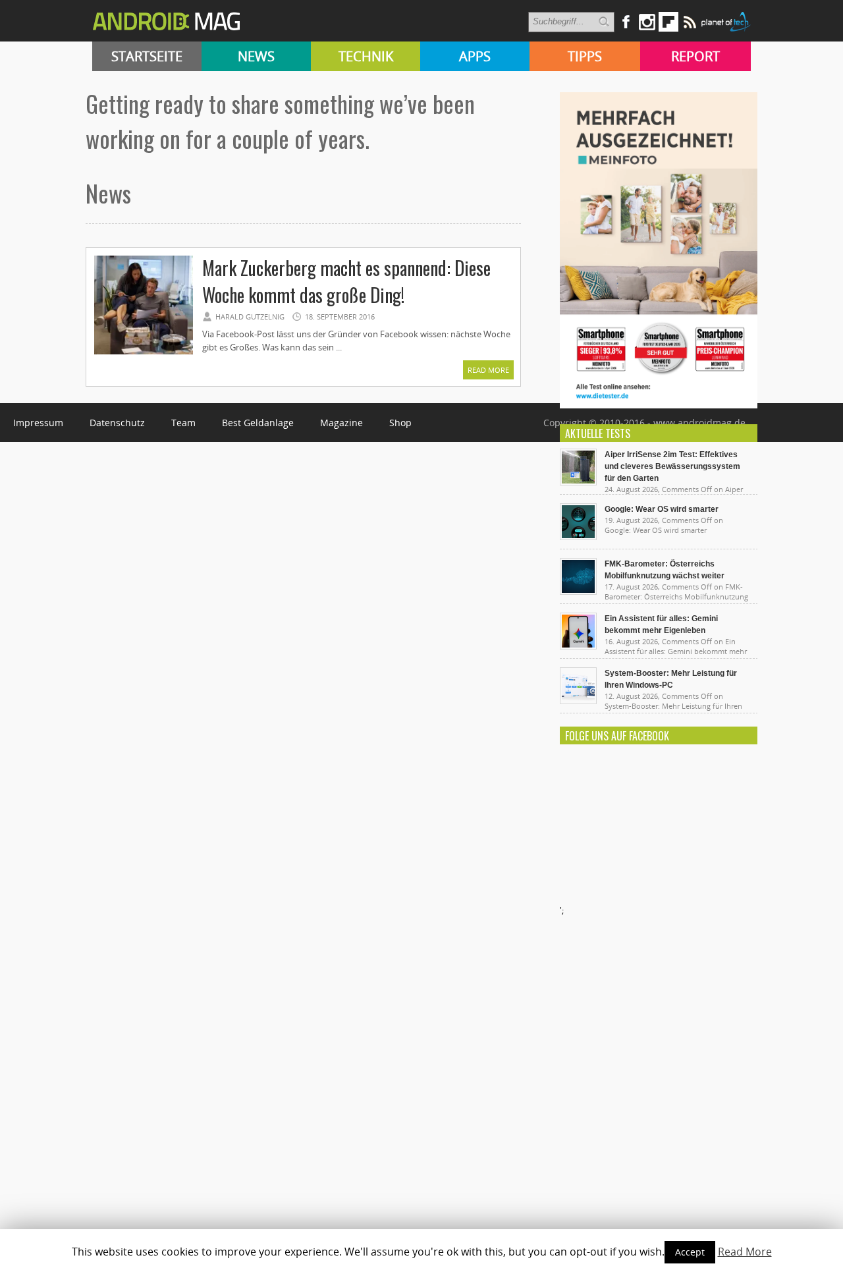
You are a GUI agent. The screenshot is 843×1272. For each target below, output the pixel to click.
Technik (366, 56)
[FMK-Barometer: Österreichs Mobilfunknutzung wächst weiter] (578, 591)
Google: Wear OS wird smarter (662, 509)
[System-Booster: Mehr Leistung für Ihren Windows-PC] (578, 701)
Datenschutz (117, 422)
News (256, 56)
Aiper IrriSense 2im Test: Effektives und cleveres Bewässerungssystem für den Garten (672, 466)
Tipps (585, 56)
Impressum (38, 422)
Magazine (341, 422)
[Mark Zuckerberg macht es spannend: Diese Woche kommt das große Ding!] (143, 352)
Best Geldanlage (258, 422)
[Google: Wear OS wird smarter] (578, 537)
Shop (400, 422)
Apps (475, 56)
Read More (488, 370)
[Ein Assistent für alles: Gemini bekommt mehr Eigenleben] (578, 646)
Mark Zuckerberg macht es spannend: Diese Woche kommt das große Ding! (346, 281)
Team (183, 422)
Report (695, 56)
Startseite (146, 56)
